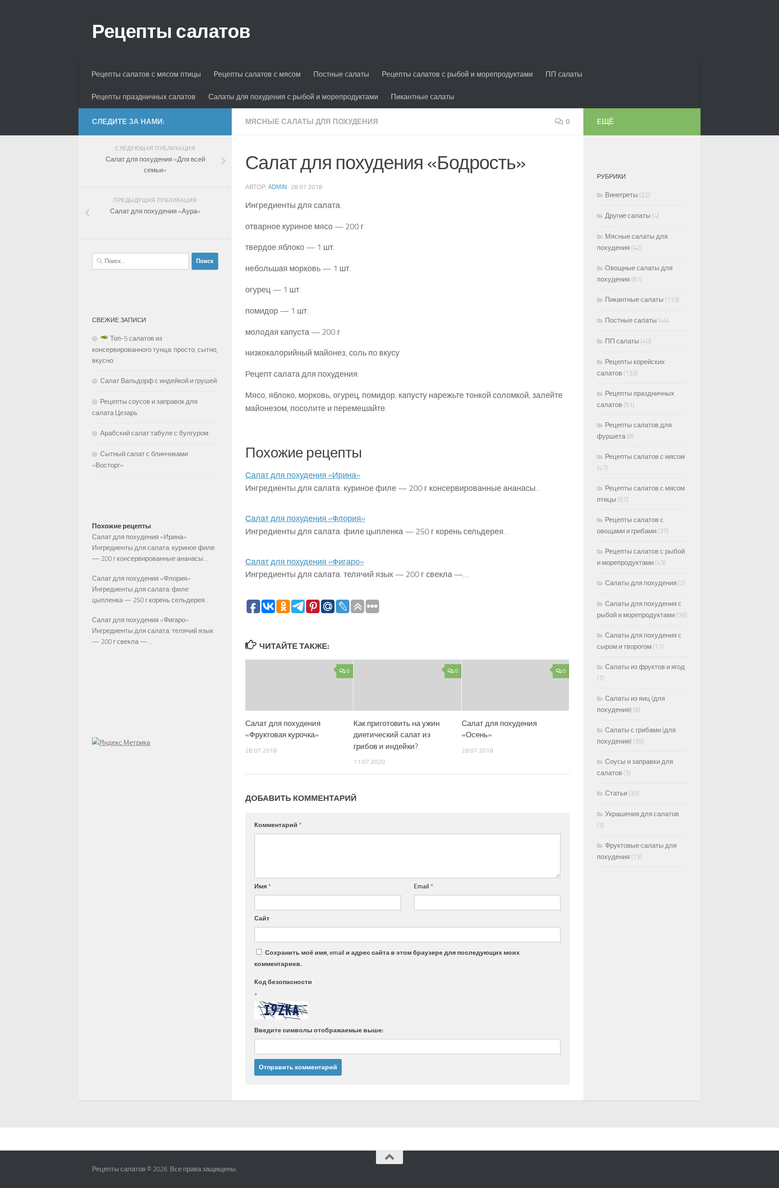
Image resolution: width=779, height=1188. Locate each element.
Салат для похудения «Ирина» (302, 475)
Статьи (616, 793)
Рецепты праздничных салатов (144, 96)
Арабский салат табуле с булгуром (154, 433)
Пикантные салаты (422, 96)
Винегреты (621, 195)
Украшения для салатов (642, 814)
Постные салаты (341, 74)
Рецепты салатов (171, 31)
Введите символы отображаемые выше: (318, 1030)
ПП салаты (563, 74)
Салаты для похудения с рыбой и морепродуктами (293, 96)
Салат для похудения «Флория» (305, 518)
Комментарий (278, 825)
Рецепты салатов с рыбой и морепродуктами (457, 74)
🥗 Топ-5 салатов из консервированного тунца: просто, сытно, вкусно (155, 349)
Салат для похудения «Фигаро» (304, 562)
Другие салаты (628, 216)
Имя (262, 886)
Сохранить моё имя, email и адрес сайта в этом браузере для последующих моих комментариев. (387, 958)
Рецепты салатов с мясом (257, 74)
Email (423, 886)
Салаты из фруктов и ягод (645, 667)
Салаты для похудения (641, 583)
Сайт (262, 918)
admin (277, 187)
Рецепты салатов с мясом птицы (146, 74)
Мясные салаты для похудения (311, 121)
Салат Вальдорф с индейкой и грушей (158, 381)
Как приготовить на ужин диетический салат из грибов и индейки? (396, 735)
